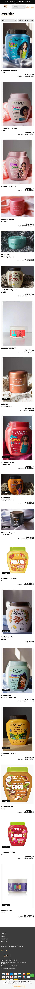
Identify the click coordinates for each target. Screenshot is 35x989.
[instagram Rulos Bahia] (2, 951)
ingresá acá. (5, 963)
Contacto (4, 941)
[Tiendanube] (8, 969)
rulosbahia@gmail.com (12, 946)
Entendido (18, 986)
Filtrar (4, 20)
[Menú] (32, 7)
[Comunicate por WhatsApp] (32, 975)
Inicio (3, 936)
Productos (4, 939)
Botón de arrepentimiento (9, 966)
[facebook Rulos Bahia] (6, 951)
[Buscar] (24, 7)
